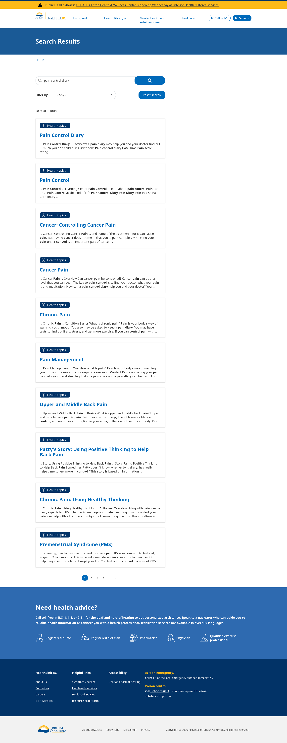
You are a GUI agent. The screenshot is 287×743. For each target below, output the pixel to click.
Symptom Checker (83, 682)
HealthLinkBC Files (83, 694)
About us (41, 682)
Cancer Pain (54, 269)
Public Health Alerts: (60, 5)
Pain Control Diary (62, 135)
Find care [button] (188, 18)
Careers (40, 694)
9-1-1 (153, 678)
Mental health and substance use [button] (152, 20)
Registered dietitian (105, 638)
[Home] (51, 15)
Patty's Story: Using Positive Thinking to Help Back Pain (94, 452)
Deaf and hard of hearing (125, 682)
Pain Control (54, 180)
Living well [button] (80, 18)
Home (40, 60)
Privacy (145, 729)
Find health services (84, 688)
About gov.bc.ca (92, 729)
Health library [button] (113, 18)
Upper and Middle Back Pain (73, 404)
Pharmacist (148, 638)
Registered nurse (58, 638)
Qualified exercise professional (223, 638)
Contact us (42, 688)
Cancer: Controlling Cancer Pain (78, 224)
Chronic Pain (55, 314)
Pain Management (62, 359)
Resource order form (85, 701)
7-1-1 (81, 617)
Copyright (112, 729)
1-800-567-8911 (159, 691)
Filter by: (42, 95)
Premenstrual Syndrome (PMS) (76, 544)
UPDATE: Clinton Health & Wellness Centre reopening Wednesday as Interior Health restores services (147, 5)
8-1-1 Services (44, 701)
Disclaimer (130, 729)
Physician (183, 638)
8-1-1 (221, 18)
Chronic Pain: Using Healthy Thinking (84, 499)
